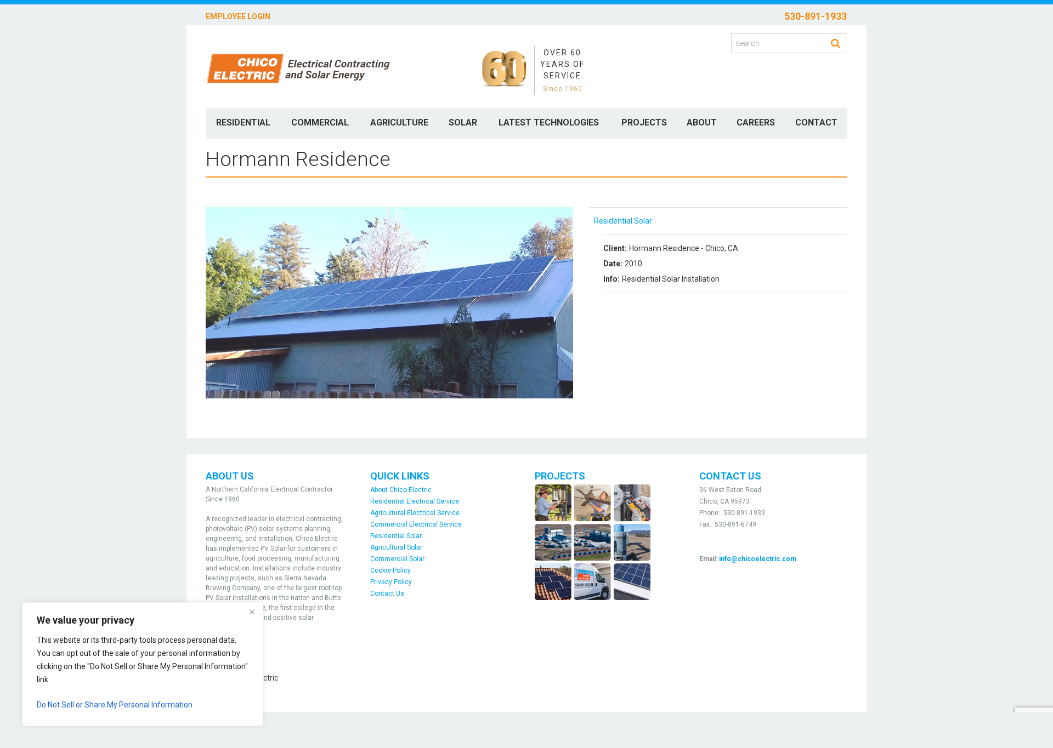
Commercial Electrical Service (416, 524)
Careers (756, 122)
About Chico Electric (401, 490)
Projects (644, 122)
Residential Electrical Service (414, 501)
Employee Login (238, 16)
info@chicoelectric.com (757, 559)
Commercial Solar (397, 559)
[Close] (251, 611)
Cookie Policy (390, 570)
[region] (142, 664)
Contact (816, 122)
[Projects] (592, 542)
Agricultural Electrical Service (415, 513)
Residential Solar (623, 220)
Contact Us (387, 593)
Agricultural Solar (396, 547)
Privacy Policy (391, 582)
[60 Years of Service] (504, 68)
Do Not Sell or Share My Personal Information (115, 704)
